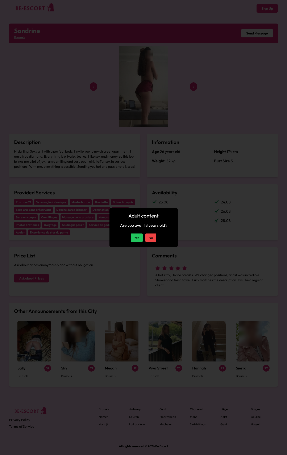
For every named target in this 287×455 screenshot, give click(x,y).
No (151, 238)
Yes (136, 238)
